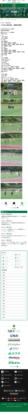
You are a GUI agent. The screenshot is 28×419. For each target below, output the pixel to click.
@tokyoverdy (6, 382)
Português (24, 398)
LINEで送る (22, 204)
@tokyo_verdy (6, 378)
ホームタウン (7, 261)
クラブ (18, 257)
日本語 (5, 398)
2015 (4, 303)
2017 (4, 297)
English (11, 398)
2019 (4, 292)
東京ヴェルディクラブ (9, 390)
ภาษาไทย (11, 400)
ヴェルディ (9, 22)
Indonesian (19, 400)
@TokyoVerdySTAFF (7, 375)
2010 (4, 317)
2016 (4, 300)
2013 (4, 309)
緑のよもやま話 (20, 267)
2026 (4, 272)
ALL (5, 254)
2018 (4, 294)
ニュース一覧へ (13, 207)
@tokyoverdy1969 (7, 385)
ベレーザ (6, 257)
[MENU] (26, 5)
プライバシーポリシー (18, 404)
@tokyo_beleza (20, 375)
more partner (13, 366)
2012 (4, 311)
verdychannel (19, 371)
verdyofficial (6, 371)
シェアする (6, 204)
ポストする (14, 204)
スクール (6, 264)
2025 (4, 275)
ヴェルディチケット (21, 390)
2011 (4, 314)
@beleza (18, 382)
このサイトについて (11, 404)
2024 (4, 278)
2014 (4, 306)
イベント (6, 267)
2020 (4, 289)
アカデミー (19, 261)
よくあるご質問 (4, 404)
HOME (2, 19)
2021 (4, 286)
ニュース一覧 (6, 19)
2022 (4, 283)
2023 (4, 280)
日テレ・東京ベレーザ (1, 5)
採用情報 (25, 404)
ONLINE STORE (15, 393)
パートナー (19, 264)
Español (17, 398)
